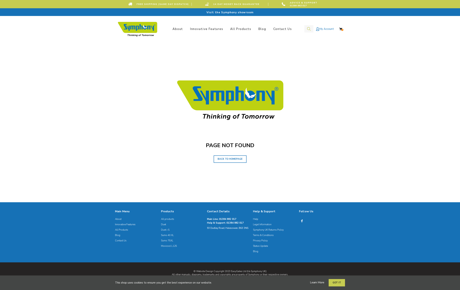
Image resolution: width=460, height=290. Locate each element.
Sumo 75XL (167, 240)
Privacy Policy (260, 240)
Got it (337, 282)
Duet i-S (165, 229)
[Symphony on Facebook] (302, 221)
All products (167, 219)
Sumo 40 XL (167, 235)
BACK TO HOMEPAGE (230, 159)
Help (255, 219)
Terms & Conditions (263, 235)
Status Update (260, 246)
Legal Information (262, 224)
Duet (163, 224)
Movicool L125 (169, 246)
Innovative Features (125, 224)
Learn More (317, 282)
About (118, 219)
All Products (121, 229)
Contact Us (120, 240)
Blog (117, 235)
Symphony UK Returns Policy (268, 229)
